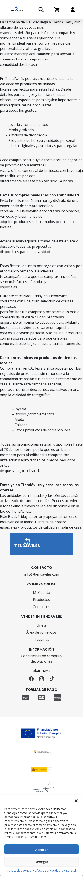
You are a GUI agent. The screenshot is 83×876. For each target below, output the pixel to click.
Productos (41, 599)
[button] (76, 800)
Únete (42, 625)
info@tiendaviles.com (41, 574)
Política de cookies (19, 870)
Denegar (41, 861)
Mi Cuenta (41, 592)
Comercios (41, 606)
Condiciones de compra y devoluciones (41, 658)
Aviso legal (69, 870)
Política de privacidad (46, 870)
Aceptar (41, 849)
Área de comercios (41, 632)
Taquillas (41, 639)
